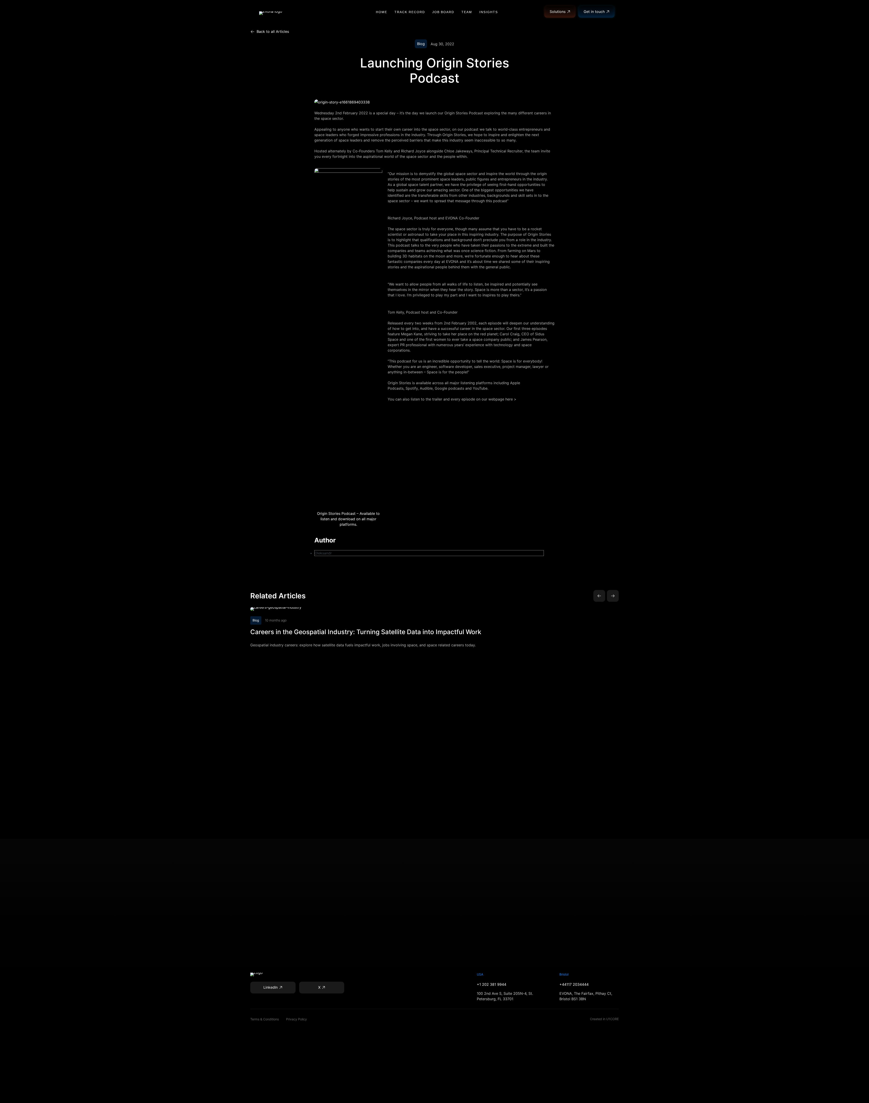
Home (381, 12)
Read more (363, 609)
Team (466, 12)
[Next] (613, 596)
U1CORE (612, 1019)
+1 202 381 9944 (491, 984)
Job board (443, 12)
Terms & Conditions (264, 1019)
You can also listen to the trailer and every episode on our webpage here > (452, 399)
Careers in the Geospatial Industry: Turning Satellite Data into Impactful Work (365, 632)
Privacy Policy (296, 1019)
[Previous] (599, 596)
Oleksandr (323, 553)
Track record (409, 12)
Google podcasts (449, 388)
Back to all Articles (273, 31)
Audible (426, 388)
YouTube (480, 388)
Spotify (412, 388)
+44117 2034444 (574, 984)
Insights (488, 12)
